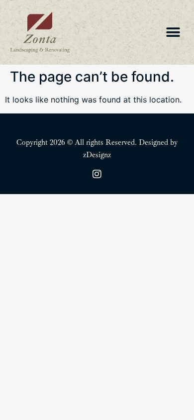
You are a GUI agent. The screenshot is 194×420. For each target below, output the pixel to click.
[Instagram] (97, 174)
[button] (173, 32)
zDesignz (97, 155)
